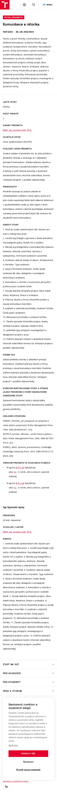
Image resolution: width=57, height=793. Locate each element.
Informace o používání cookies (15, 781)
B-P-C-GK (20, 467)
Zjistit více (13, 745)
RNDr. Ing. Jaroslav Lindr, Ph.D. (17, 130)
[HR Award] (6, 786)
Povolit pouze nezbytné (28, 770)
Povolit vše (28, 754)
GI (15, 472)
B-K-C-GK (20, 483)
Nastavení (28, 762)
